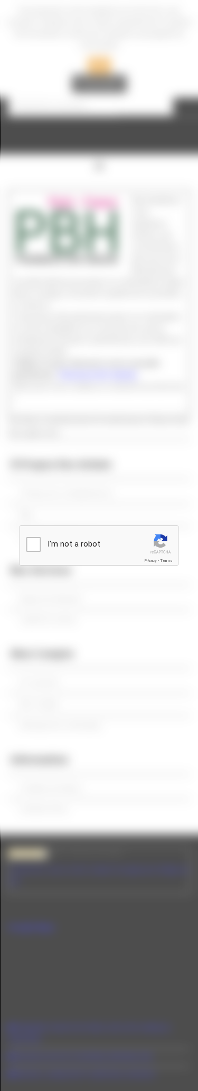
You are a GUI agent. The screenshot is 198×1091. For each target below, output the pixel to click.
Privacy (150, 560)
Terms (166, 560)
